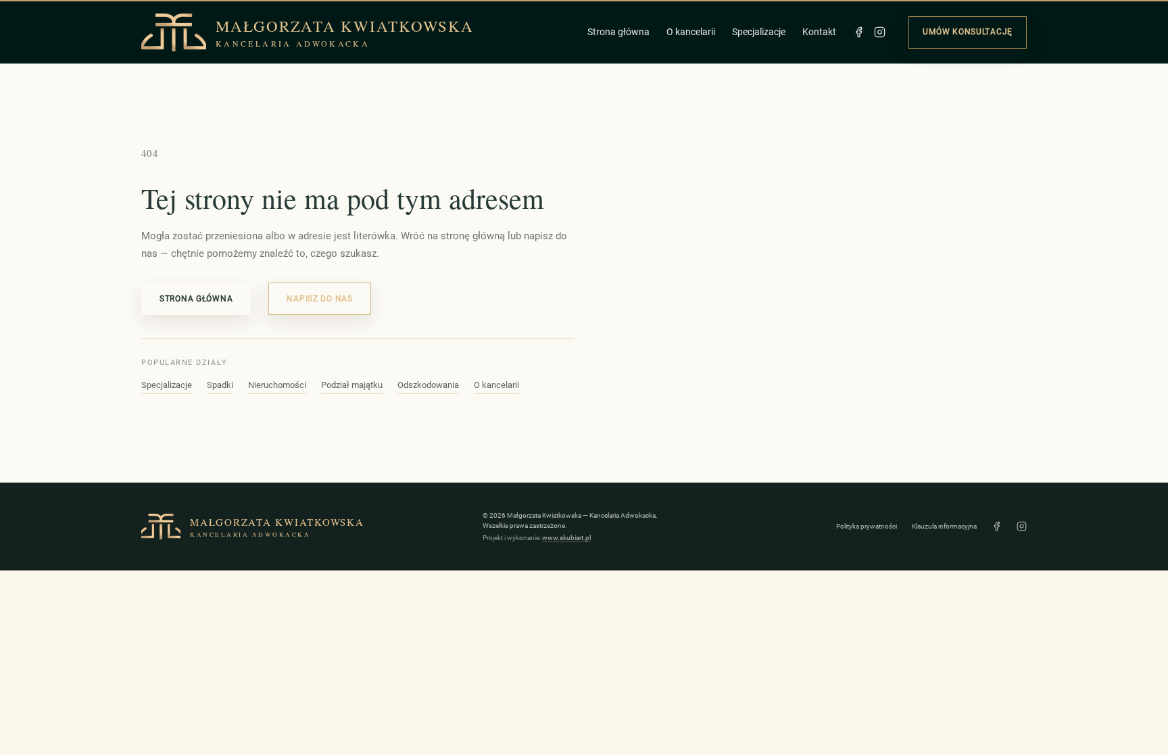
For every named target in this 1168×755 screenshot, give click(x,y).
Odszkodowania (428, 385)
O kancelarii (690, 31)
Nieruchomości (277, 385)
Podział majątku (352, 385)
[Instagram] (879, 32)
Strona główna (618, 31)
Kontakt (819, 31)
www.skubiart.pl (566, 537)
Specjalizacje (758, 31)
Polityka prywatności (866, 526)
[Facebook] (859, 32)
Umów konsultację (968, 31)
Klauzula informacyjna (944, 526)
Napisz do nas (319, 298)
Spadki (220, 385)
